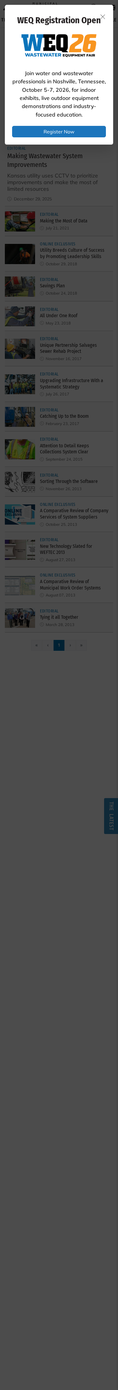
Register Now (59, 132)
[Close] (102, 17)
